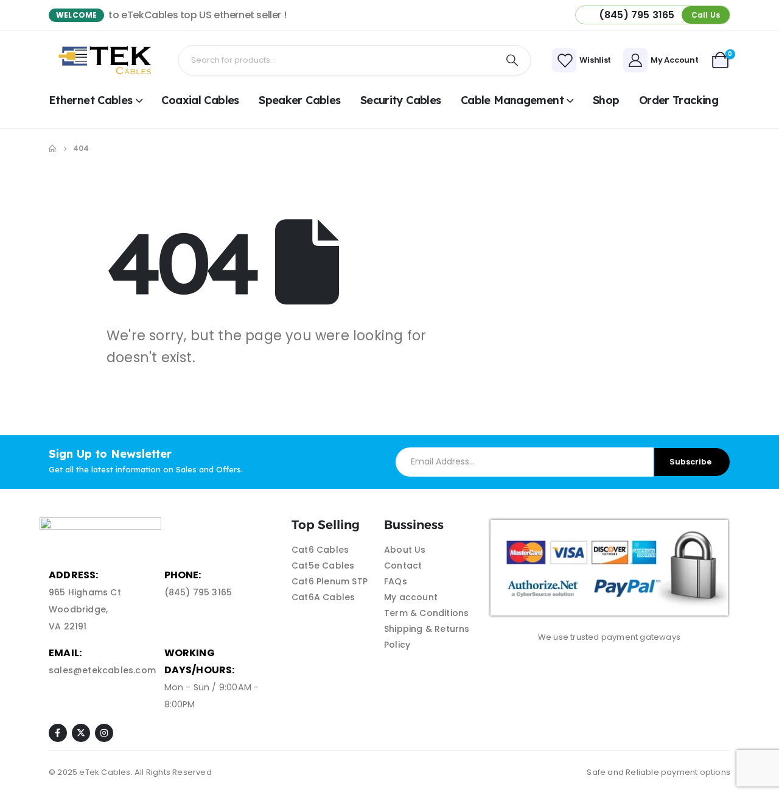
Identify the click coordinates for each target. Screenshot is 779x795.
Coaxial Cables (200, 100)
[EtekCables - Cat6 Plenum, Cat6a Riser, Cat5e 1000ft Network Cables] (107, 60)
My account (411, 597)
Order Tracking (678, 100)
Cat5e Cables (323, 565)
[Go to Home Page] (52, 148)
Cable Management (512, 100)
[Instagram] (104, 733)
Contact (403, 565)
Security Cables (400, 100)
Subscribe (690, 462)
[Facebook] (58, 733)
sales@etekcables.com (102, 670)
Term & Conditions (426, 613)
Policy (397, 645)
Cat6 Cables (320, 550)
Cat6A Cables (323, 597)
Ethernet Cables (91, 100)
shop (606, 100)
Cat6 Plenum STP (330, 581)
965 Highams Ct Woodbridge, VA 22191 (85, 609)
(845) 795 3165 (198, 592)
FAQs (395, 581)
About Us (405, 550)
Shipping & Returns (427, 629)
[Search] (512, 60)
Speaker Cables (299, 100)
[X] (81, 733)
